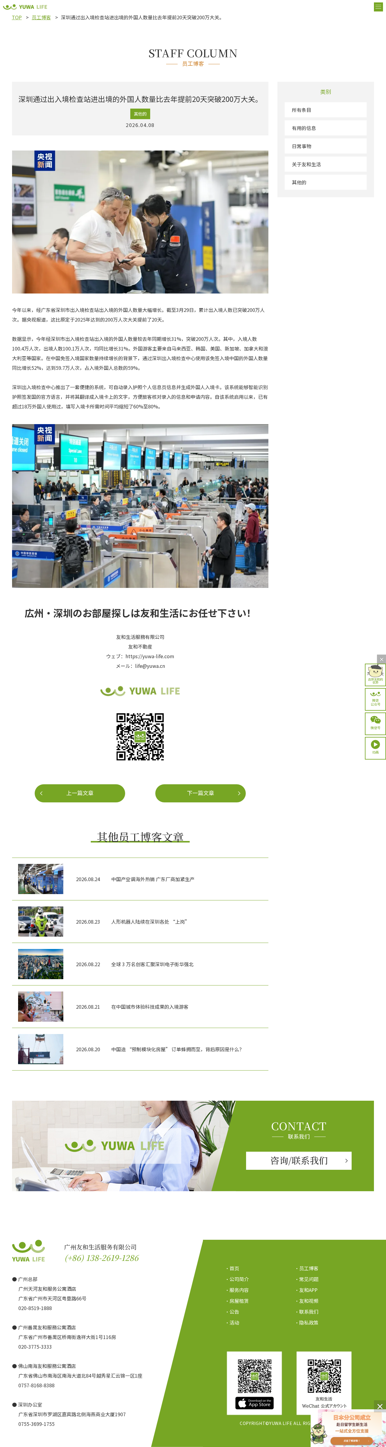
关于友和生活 (306, 164)
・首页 (232, 1268)
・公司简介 (237, 1279)
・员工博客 (306, 1268)
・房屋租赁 (237, 1300)
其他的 (299, 182)
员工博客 (41, 17)
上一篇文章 (79, 793)
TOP (17, 17)
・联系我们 (306, 1311)
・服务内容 (237, 1289)
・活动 (232, 1322)
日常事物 (301, 146)
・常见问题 (306, 1279)
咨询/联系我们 (299, 1160)
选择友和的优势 (375, 680)
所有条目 (301, 109)
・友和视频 (306, 1300)
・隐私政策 (306, 1322)
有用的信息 (304, 128)
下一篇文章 (200, 793)
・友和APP (306, 1289)
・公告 (232, 1311)
